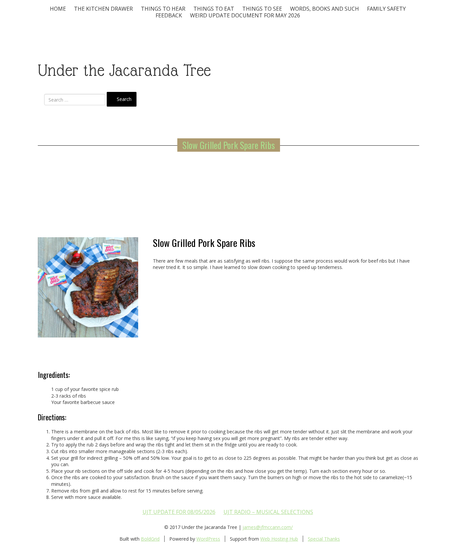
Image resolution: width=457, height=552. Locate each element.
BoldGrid (150, 539)
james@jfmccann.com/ (268, 527)
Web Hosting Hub (279, 539)
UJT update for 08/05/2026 (179, 512)
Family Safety (386, 8)
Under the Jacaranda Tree (124, 70)
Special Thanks (324, 539)
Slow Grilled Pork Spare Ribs (228, 145)
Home (58, 8)
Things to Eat (213, 8)
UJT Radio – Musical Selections (268, 512)
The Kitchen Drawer (103, 8)
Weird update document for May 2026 (245, 15)
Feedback (169, 15)
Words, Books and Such (324, 8)
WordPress (208, 539)
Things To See (262, 8)
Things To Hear (163, 8)
